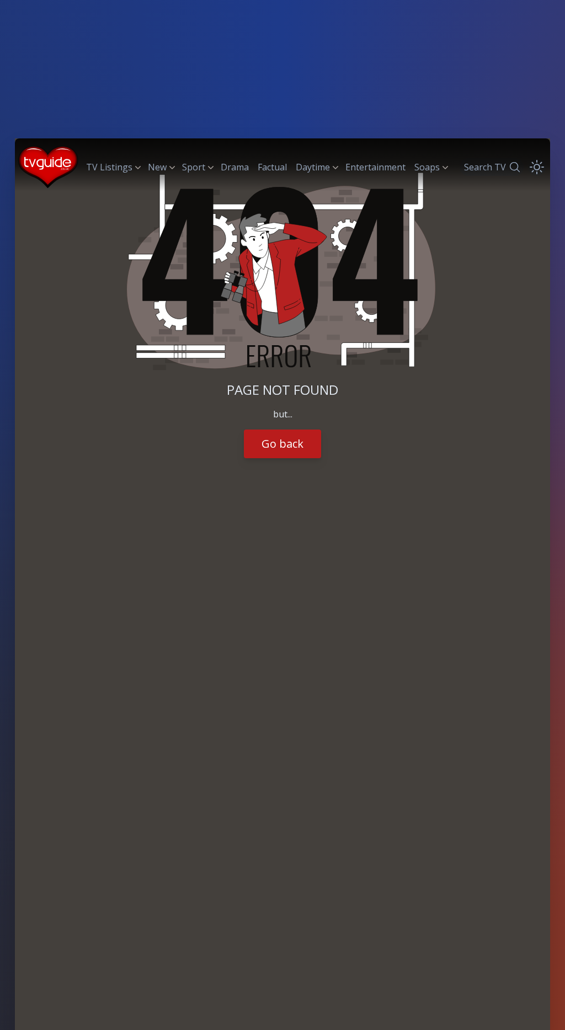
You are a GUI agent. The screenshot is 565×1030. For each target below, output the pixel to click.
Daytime (313, 167)
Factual (272, 167)
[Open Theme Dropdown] (537, 167)
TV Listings (109, 167)
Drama (235, 167)
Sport (193, 167)
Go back (282, 443)
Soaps (427, 167)
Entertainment (375, 167)
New (157, 167)
